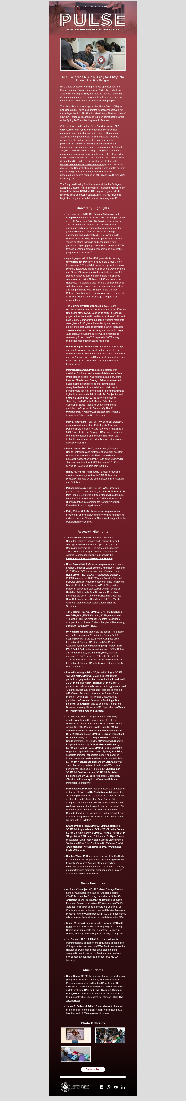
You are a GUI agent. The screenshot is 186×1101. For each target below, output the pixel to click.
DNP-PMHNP (87, 191)
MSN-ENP (117, 93)
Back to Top (93, 1069)
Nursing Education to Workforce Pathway (83, 164)
